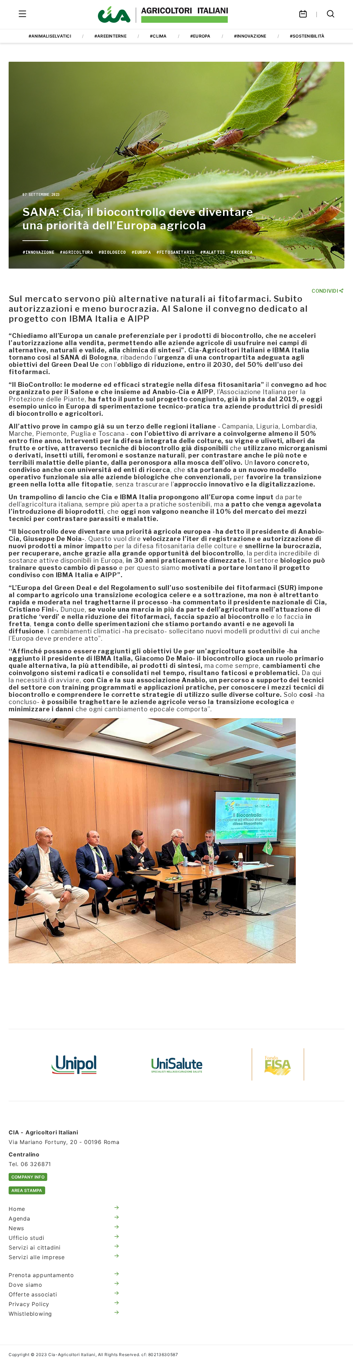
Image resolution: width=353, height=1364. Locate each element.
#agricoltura (76, 252)
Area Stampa (26, 1190)
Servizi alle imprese (37, 1257)
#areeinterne (110, 36)
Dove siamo (25, 1284)
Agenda (19, 1218)
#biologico (112, 252)
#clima (158, 36)
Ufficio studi (26, 1237)
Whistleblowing (30, 1313)
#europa (200, 36)
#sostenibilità (307, 36)
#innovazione (250, 36)
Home (17, 1208)
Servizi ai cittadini (35, 1247)
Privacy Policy (29, 1304)
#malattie (212, 252)
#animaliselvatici (50, 36)
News (16, 1228)
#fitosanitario (175, 252)
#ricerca (241, 252)
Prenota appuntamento (41, 1275)
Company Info (27, 1177)
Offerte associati (33, 1294)
